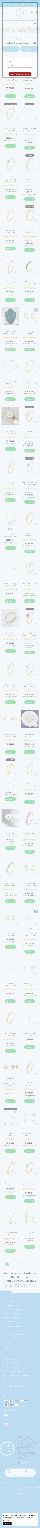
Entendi (7, 1523)
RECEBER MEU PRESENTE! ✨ (20, 74)
